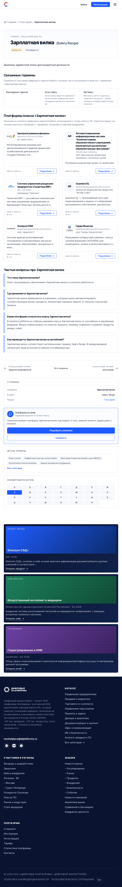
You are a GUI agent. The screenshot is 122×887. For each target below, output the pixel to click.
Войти (84, 4)
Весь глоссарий (14, 468)
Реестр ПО (10, 797)
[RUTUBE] (21, 746)
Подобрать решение (61, 430)
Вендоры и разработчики (18, 763)
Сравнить (61, 437)
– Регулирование (75, 768)
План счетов (14, 458)
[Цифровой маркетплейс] (30, 689)
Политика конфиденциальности (26, 879)
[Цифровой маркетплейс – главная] (6, 4)
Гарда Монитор (84, 225)
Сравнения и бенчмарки (79, 807)
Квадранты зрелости (77, 811)
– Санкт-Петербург (15, 787)
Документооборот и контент (81, 723)
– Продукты (71, 778)
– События (71, 792)
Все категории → (75, 742)
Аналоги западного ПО (78, 737)
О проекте (10, 828)
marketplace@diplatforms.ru (20, 738)
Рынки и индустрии (15, 802)
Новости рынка (73, 763)
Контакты (9, 852)
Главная (11, 22)
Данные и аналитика (77, 718)
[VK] (14, 746)
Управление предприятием (80, 694)
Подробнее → (47, 171)
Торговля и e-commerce (79, 703)
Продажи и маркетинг (78, 698)
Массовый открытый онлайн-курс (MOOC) (81, 458)
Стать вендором (13, 807)
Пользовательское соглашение (72, 879)
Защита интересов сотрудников (55, 463)
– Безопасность (74, 787)
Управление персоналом (79, 708)
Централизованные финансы (33, 133)
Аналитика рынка (75, 802)
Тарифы (8, 843)
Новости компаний (76, 797)
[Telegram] (7, 746)
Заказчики (10, 768)
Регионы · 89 (11, 778)
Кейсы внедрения (14, 773)
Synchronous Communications (22, 463)
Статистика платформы (17, 848)
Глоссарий (25, 22)
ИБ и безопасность (76, 732)
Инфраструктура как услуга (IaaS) (41, 458)
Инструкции (11, 833)
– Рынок (69, 773)
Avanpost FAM (25, 225)
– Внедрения (72, 782)
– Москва (9, 782)
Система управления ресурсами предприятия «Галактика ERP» (35, 185)
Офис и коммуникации (78, 727)
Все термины (61, 368)
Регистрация (101, 4)
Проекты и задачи (75, 713)
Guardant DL (82, 183)
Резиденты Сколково (16, 792)
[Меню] (115, 4)
